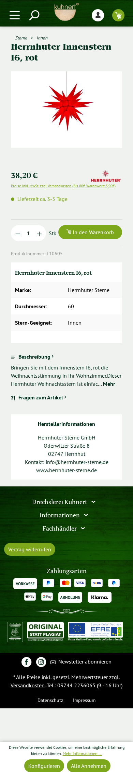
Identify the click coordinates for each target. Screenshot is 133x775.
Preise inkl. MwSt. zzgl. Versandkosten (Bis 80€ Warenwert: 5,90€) (63, 186)
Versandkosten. (28, 685)
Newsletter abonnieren (84, 661)
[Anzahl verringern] (18, 233)
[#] (26, 662)
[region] (66, 117)
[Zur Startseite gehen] (66, 12)
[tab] (66, 370)
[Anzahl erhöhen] (39, 233)
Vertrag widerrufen (29, 549)
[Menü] (14, 15)
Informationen (60, 515)
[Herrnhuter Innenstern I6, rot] (66, 109)
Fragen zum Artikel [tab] (40, 397)
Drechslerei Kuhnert (60, 502)
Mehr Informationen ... (82, 753)
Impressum (84, 700)
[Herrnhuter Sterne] (106, 173)
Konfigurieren (44, 765)
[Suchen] (34, 15)
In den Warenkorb (92, 232)
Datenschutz (50, 700)
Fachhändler (60, 528)
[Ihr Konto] (98, 15)
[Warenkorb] (118, 15)
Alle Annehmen (88, 765)
